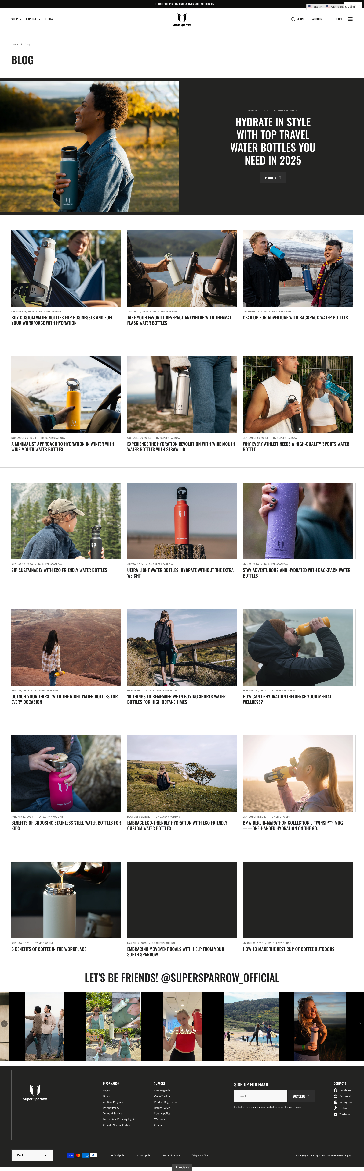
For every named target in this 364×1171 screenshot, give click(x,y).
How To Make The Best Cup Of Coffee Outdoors (288, 949)
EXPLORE (31, 19)
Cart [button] (339, 19)
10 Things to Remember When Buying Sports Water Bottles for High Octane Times (176, 699)
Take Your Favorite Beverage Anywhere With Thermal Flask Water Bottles (179, 320)
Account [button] (318, 19)
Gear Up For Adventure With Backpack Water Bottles (295, 317)
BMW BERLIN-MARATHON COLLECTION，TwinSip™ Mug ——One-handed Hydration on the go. (293, 825)
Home (15, 44)
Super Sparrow (317, 1155)
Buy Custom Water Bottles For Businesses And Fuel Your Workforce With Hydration (62, 320)
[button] (333, 7)
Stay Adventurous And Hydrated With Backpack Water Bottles (296, 572)
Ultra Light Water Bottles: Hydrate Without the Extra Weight (180, 572)
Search (301, 19)
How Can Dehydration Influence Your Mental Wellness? (287, 699)
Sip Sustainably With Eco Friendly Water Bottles (59, 570)
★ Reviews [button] (182, 1167)
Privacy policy (144, 1155)
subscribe (299, 1096)
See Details (207, 4)
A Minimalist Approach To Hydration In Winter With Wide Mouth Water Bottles (62, 446)
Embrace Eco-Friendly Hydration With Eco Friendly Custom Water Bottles (177, 825)
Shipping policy (199, 1155)
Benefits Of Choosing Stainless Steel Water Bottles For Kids (66, 825)
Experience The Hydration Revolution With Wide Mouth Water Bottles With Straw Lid (181, 446)
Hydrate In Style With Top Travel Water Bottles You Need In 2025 (273, 140)
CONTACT (50, 19)
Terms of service (171, 1155)
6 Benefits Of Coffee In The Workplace (48, 949)
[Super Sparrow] (182, 19)
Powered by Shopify (341, 1155)
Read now (270, 178)
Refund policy (118, 1155)
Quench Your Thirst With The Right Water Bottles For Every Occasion (64, 699)
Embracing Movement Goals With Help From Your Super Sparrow (175, 951)
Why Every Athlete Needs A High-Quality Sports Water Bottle (296, 446)
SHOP (14, 19)
